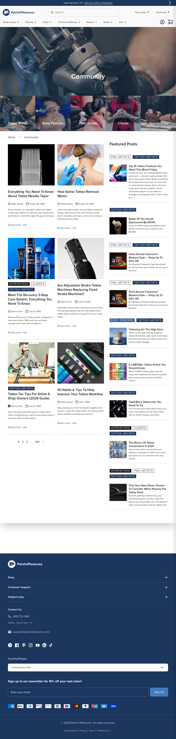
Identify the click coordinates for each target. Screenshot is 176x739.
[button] (12, 22)
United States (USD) (21, 667)
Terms (91, 730)
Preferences (102, 730)
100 (37, 442)
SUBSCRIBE (159, 692)
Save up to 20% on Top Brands (98, 2)
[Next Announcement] (170, 3)
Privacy (82, 730)
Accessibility (70, 730)
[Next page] (43, 442)
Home (11, 137)
